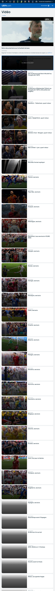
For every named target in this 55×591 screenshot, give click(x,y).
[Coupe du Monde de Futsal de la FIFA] (36, 1)
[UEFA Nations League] (25, 1)
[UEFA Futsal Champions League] (6, 1)
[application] (27, 31)
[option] (27, 63)
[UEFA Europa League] (14, 1)
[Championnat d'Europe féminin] (33, 1)
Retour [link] (4, 15)
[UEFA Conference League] (18, 1)
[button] (52, 5)
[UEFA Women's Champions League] (10, 1)
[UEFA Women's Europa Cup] (21, 1)
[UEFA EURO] (29, 1)
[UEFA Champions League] (3, 1)
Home (6, 5)
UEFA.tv (50, 53)
